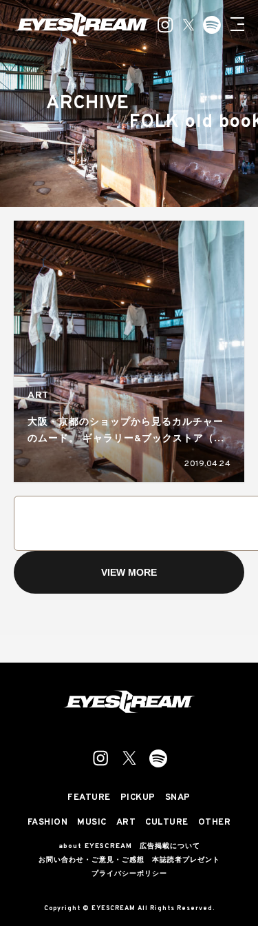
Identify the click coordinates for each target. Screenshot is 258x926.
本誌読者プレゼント (186, 860)
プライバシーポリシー (129, 874)
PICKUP (137, 798)
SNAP (178, 798)
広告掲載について (170, 846)
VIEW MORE (129, 572)
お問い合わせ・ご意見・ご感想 (91, 860)
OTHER (214, 822)
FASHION (48, 822)
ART (38, 395)
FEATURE (89, 798)
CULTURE (167, 822)
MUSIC (92, 822)
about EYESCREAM (95, 846)
